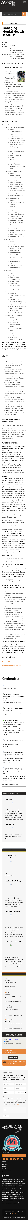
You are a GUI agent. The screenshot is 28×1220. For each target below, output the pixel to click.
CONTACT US (14, 1155)
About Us (4, 1164)
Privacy (4, 1166)
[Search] (24, 14)
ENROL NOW (14, 23)
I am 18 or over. (8, 1097)
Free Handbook (6, 1172)
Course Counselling (6, 1170)
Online (7, 1041)
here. (18, 1104)
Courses (4, 1168)
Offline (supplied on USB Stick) (13, 1043)
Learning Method (13, 1039)
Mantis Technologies (17, 1213)
